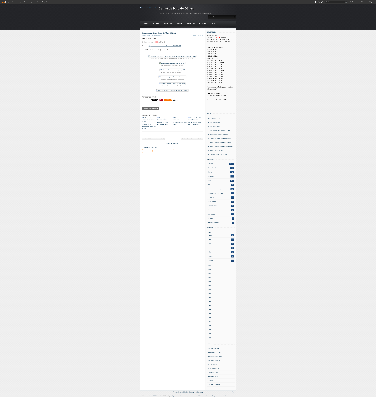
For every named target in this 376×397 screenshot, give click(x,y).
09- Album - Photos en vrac (215, 150)
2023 (209, 274)
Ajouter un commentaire (158, 151)
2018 (209, 294)
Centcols (210, 380)
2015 (209, 306)
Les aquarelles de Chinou (215, 356)
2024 (209, 270)
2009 (209, 330)
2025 (209, 265)
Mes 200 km (202, 23)
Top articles (175, 396)
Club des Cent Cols (213, 348)
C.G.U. (199, 396)
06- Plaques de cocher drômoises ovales (219, 138)
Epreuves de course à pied (215, 189)
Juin (210, 239)
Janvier (211, 260)
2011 (209, 322)
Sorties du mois (212, 205)
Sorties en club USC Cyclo (215, 193)
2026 (209, 232)
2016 (209, 302)
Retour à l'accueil (172, 143)
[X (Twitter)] (318, 2)
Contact (213, 23)
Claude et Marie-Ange (214, 384)
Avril (210, 248)
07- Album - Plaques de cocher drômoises (219, 142)
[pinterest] (322, 2)
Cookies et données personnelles (212, 396)
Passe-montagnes (213, 372)
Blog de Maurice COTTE (215, 360)
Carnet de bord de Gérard (176, 8)
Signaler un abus (191, 396)
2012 (209, 318)
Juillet (210, 235)
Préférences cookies (228, 396)
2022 (209, 278)
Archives (210, 218)
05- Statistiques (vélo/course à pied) (218, 134)
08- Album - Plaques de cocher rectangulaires (220, 146)
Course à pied (168, 23)
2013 (209, 314)
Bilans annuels (212, 201)
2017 (209, 298)
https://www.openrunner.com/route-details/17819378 (165, 46)
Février (211, 256)
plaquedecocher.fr (213, 376)
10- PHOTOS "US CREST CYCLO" (218, 154)
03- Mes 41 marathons (214, 126)
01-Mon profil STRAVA (214, 118)
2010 (209, 326)
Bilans (209, 180)
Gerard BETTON (153, 396)
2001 (209, 338)
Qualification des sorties (214, 352)
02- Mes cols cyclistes (214, 122)
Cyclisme (155, 23)
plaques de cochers (213, 222)
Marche (179, 23)
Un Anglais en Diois (213, 368)
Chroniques (190, 23)
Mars (210, 252)
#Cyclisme (200, 35)
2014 (209, 310)
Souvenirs (210, 210)
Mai (210, 243)
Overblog (200, 392)
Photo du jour (211, 197)
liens (209, 184)
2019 (209, 290)
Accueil (145, 23)
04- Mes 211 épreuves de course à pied (219, 130)
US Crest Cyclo (212, 364)
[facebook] (315, 2)
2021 (209, 282)
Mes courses (211, 214)
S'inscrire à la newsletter (150, 108)
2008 (209, 334)
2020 (209, 286)
